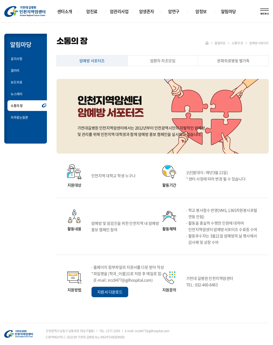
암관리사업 (119, 11)
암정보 (200, 11)
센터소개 (64, 11)
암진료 (91, 11)
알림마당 (228, 11)
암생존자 (146, 11)
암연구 (173, 11)
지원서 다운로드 (110, 292)
